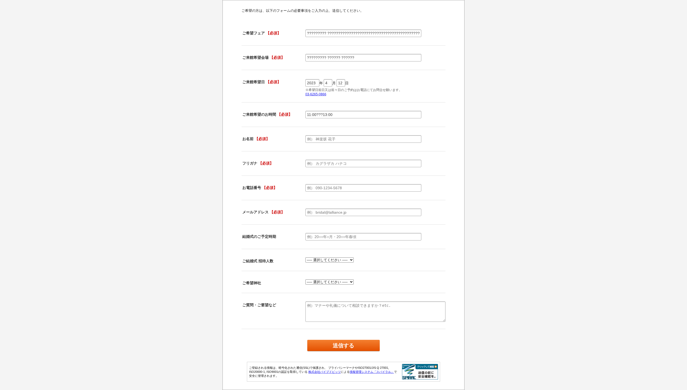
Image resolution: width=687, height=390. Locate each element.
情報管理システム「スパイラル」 (372, 371)
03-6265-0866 (315, 94)
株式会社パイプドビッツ (324, 371)
